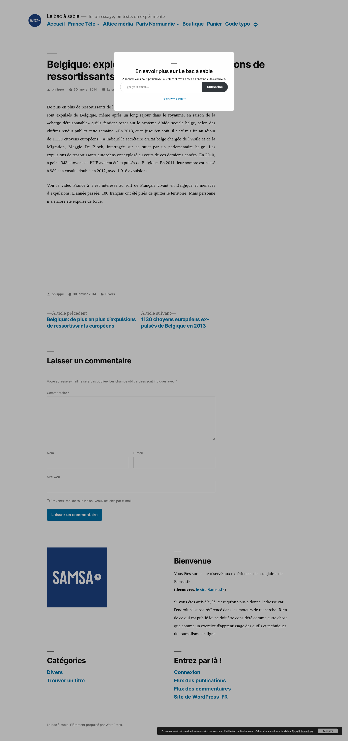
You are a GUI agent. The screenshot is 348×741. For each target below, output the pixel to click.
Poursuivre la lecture (174, 99)
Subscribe (215, 87)
